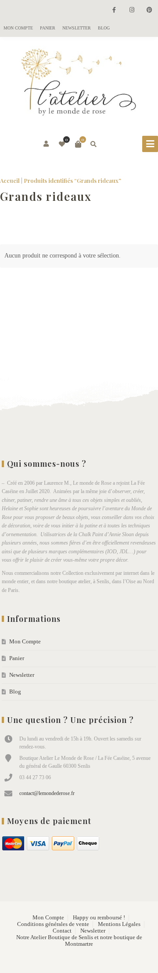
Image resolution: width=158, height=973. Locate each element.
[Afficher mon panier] (78, 144)
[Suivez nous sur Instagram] (131, 10)
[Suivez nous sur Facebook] (114, 10)
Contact (62, 931)
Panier (47, 27)
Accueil (10, 180)
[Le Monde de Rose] (79, 84)
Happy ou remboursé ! (99, 918)
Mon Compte (18, 27)
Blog (104, 27)
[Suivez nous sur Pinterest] (149, 10)
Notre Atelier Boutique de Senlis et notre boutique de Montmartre (79, 940)
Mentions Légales (119, 924)
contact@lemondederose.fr (47, 793)
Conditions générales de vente (53, 924)
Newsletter (76, 27)
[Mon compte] (46, 144)
